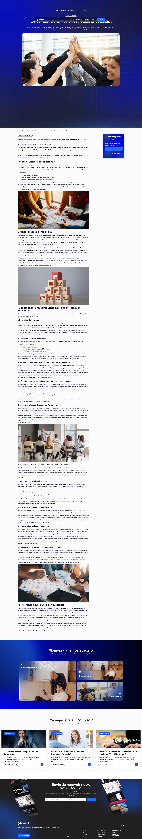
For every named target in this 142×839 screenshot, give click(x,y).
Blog (93, 19)
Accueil (63, 19)
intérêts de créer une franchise (28, 543)
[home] (40, 20)
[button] (70, 19)
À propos (86, 19)
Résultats (79, 19)
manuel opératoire (58, 408)
